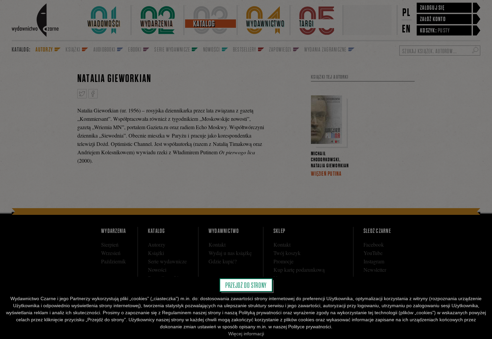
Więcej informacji (246, 333)
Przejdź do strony (246, 285)
